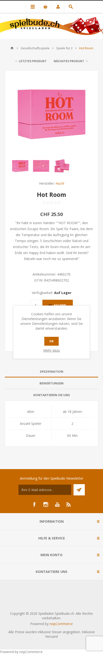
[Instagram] (46, 504)
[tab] (51, 371)
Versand (51, 636)
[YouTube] (57, 504)
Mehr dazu (51, 350)
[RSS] (69, 504)
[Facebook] (34, 504)
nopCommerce (61, 623)
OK (51, 341)
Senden (79, 489)
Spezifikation (51, 371)
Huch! (60, 183)
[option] (20, 166)
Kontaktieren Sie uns (51, 395)
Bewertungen (51, 383)
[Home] (12, 48)
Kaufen (60, 305)
